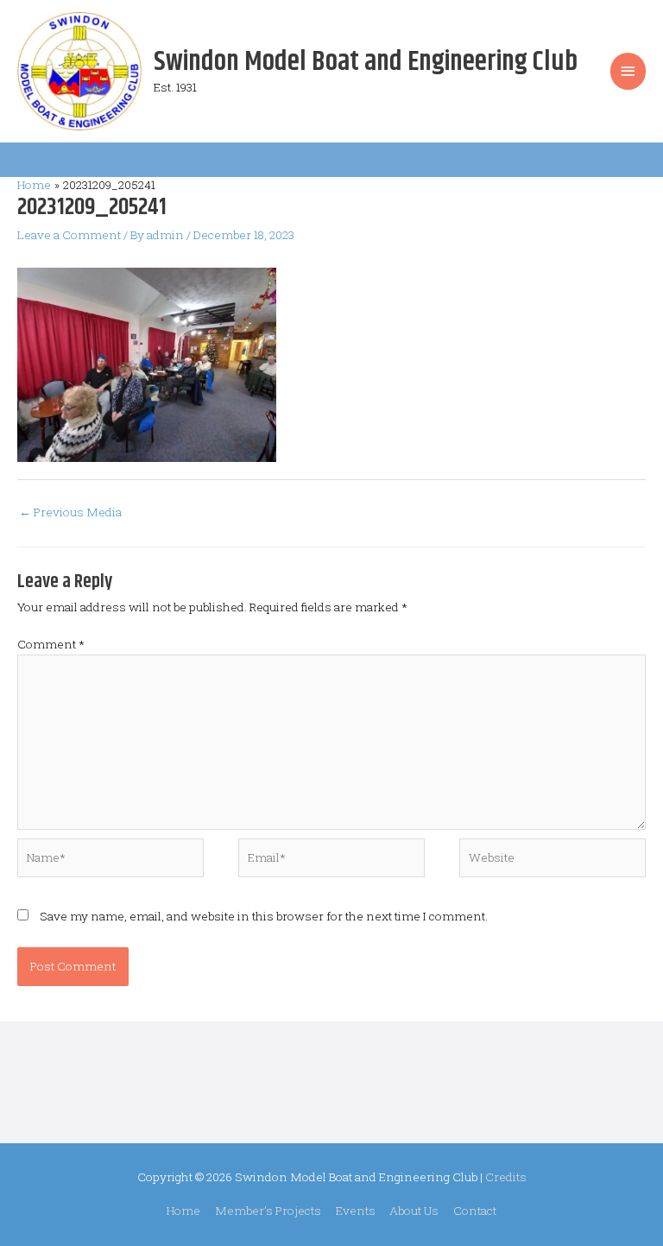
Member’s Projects (268, 1210)
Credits (506, 1177)
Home (183, 1210)
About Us (414, 1210)
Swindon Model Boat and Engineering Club (366, 62)
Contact (474, 1210)
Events (356, 1210)
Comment (51, 644)
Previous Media (70, 512)
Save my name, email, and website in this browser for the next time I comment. (264, 916)
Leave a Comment (69, 235)
